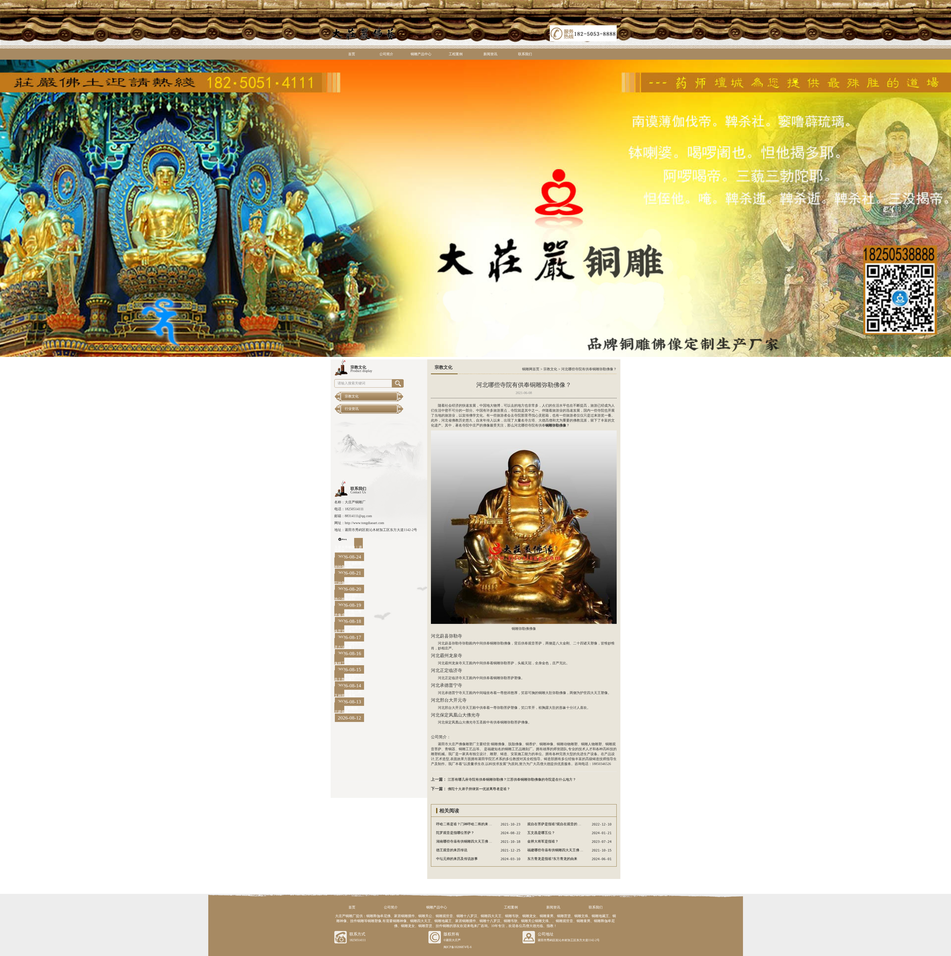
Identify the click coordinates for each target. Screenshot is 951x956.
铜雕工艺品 (467, 749)
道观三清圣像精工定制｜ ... (348, 661)
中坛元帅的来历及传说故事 (457, 859)
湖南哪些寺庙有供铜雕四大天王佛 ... (464, 841)
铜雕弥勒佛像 (500, 643)
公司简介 (386, 54)
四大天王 (594, 693)
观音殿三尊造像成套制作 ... (348, 613)
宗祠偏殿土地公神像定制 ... (348, 597)
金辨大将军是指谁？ (542, 841)
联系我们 (525, 54)
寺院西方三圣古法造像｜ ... (348, 645)
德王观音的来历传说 (451, 850)
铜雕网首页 (530, 369)
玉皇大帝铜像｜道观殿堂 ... (348, 549)
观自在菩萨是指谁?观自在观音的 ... (554, 824)
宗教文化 (550, 369)
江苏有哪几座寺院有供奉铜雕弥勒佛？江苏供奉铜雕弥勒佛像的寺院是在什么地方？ (512, 779)
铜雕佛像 (498, 744)
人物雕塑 (595, 744)
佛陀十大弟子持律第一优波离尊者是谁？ (479, 789)
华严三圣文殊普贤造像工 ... (348, 629)
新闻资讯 (490, 54)
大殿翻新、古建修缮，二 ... (348, 710)
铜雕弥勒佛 (520, 629)
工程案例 (456, 54)
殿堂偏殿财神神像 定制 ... (348, 565)
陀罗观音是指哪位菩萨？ (455, 833)
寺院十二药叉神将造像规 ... (348, 693)
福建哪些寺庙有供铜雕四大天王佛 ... (555, 850)
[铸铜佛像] (475, 208)
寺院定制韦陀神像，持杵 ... (348, 581)
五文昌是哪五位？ (541, 833)
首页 (351, 54)
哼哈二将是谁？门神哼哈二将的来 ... (464, 824)
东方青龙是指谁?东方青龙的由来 (552, 859)
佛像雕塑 (466, 744)
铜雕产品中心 (421, 54)
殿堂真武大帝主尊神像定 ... (348, 677)
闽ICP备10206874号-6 (458, 947)
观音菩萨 (535, 643)
